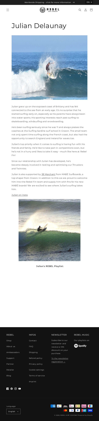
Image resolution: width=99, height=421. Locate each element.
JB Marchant (48, 174)
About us (10, 346)
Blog (8, 375)
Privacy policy (36, 364)
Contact (33, 340)
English (11, 411)
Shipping (33, 352)
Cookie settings (36, 370)
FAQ (31, 346)
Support (10, 358)
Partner (10, 364)
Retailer (10, 370)
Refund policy (35, 358)
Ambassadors (13, 352)
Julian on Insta (20, 195)
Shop (8, 340)
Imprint (32, 381)
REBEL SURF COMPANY (69, 415)
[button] (8, 10)
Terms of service (37, 375)
